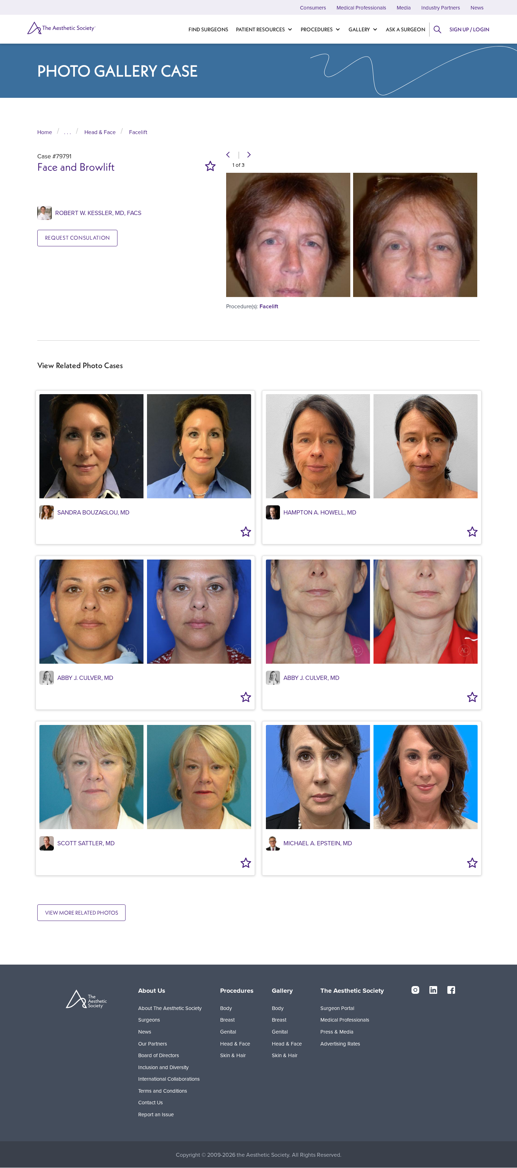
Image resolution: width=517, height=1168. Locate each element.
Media (404, 7)
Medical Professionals (361, 7)
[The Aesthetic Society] (61, 27)
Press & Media (336, 1031)
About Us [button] (151, 990)
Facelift (138, 132)
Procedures (317, 29)
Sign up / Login (469, 29)
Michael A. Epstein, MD (317, 843)
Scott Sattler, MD (86, 843)
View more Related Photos (81, 912)
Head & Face (100, 132)
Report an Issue (156, 1114)
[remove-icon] (210, 166)
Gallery (359, 29)
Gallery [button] (282, 990)
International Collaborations (169, 1078)
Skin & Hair (233, 1055)
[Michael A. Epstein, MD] (273, 842)
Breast (227, 1019)
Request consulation (77, 237)
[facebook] (451, 989)
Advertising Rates (340, 1043)
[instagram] (415, 989)
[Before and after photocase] (145, 446)
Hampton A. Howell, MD (319, 512)
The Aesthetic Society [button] (352, 990)
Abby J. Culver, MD (85, 677)
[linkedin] (433, 989)
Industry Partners (440, 7)
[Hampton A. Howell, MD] (273, 512)
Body (226, 1008)
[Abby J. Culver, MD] (46, 677)
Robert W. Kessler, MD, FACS (98, 212)
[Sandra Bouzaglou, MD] (46, 512)
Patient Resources (260, 29)
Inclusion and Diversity (163, 1067)
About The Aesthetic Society (170, 1008)
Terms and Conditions (162, 1090)
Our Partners (152, 1043)
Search (437, 30)
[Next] (249, 155)
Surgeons (149, 1019)
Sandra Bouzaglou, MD (93, 512)
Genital (228, 1031)
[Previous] (228, 155)
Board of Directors (158, 1055)
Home (44, 132)
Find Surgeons (208, 29)
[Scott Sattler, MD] (46, 842)
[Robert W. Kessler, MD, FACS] (44, 212)
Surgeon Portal (337, 1008)
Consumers (313, 7)
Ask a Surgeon (405, 29)
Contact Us (150, 1102)
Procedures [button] (237, 990)
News (477, 7)
